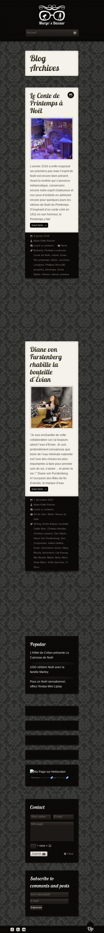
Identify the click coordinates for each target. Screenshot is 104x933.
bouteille (63, 523)
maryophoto (45, 778)
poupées (39, 269)
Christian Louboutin (55, 250)
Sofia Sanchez (56, 562)
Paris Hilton (40, 562)
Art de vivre (40, 514)
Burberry (38, 250)
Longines (39, 264)
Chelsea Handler (56, 528)
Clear (70, 853)
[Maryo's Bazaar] (51, 16)
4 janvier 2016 (42, 236)
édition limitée (55, 543)
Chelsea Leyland (43, 533)
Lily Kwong (62, 552)
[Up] (90, 927)
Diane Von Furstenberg (46, 538)
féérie (54, 260)
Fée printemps (42, 260)
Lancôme (64, 260)
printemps (50, 269)
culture (55, 255)
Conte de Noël (42, 255)
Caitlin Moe (40, 528)
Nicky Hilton (61, 557)
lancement (48, 552)
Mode (64, 245)
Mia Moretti (40, 557)
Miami (50, 557)
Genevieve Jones (51, 548)
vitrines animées (60, 274)
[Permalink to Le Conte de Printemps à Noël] (47, 102)
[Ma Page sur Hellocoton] (48, 771)
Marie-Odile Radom (44, 240)
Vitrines (46, 274)
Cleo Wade (60, 533)
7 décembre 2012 (43, 499)
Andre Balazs (49, 523)
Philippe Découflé (55, 264)
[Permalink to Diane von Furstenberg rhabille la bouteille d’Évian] (47, 363)
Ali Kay (37, 523)
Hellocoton (61, 778)
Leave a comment (44, 245)
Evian (63, 255)
